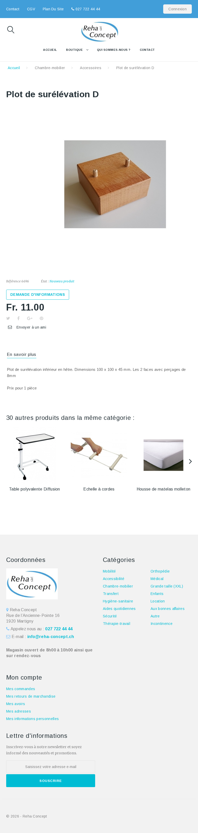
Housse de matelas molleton (163, 489)
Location (158, 601)
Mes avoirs (15, 704)
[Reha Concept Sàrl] (99, 31)
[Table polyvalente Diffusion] (34, 455)
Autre (155, 616)
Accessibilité (113, 579)
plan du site (53, 9)
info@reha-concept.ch (50, 636)
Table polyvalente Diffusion (34, 489)
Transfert (111, 594)
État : (44, 281)
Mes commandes (20, 689)
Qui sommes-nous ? (113, 49)
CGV (31, 9)
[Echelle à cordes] (99, 455)
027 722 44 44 (87, 9)
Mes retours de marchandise (30, 696)
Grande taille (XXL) (167, 586)
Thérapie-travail (116, 624)
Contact (147, 49)
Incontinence (161, 624)
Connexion (177, 9)
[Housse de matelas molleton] (163, 455)
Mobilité (109, 571)
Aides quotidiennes (119, 609)
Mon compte (24, 677)
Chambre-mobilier (50, 68)
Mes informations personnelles (32, 719)
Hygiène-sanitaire (118, 601)
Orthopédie (160, 571)
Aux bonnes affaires (168, 609)
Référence (13, 281)
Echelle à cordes (98, 489)
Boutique (74, 49)
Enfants (157, 594)
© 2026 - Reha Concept (26, 816)
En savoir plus (21, 354)
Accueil (50, 49)
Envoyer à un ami (31, 327)
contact (12, 9)
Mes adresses (18, 711)
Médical (157, 579)
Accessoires (90, 68)
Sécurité (110, 616)
